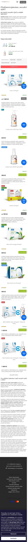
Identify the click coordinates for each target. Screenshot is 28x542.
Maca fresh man (19, 404)
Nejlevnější (12, 59)
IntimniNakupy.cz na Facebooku (15, 468)
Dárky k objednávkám (14, 477)
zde (10, 530)
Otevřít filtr (14, 66)
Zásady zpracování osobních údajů (14, 486)
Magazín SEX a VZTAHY (14, 492)
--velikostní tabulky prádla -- (14, 488)
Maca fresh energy (9, 404)
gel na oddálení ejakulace (19, 410)
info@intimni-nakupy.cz (15, 464)
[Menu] (23, 2)
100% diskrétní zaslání (14, 481)
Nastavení (13, 534)
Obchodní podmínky (14, 484)
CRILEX (22, 396)
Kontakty (14, 482)
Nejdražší (19, 59)
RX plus (5, 400)
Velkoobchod (14, 490)
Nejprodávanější (5, 62)
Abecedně (13, 62)
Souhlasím (13, 538)
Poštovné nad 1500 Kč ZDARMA (14, 479)
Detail (23, 98)
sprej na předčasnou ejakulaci (8, 411)
